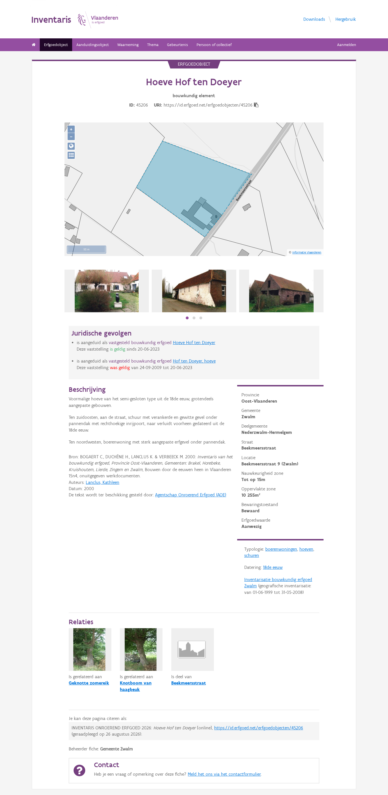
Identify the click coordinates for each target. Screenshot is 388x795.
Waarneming (128, 44)
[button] (187, 318)
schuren (251, 555)
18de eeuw (273, 567)
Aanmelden (346, 44)
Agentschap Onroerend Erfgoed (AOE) (190, 495)
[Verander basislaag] (71, 155)
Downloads (314, 19)
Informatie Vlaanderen (306, 252)
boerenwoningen (281, 549)
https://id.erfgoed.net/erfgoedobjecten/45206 (258, 728)
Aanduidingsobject (92, 44)
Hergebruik (345, 19)
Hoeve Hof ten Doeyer (194, 342)
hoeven (306, 549)
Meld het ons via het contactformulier (224, 774)
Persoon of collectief (214, 44)
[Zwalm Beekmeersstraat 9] (107, 291)
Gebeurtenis (177, 44)
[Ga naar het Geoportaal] (71, 146)
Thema (152, 44)
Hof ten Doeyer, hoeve (194, 361)
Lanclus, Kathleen (102, 482)
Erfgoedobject (56, 44)
